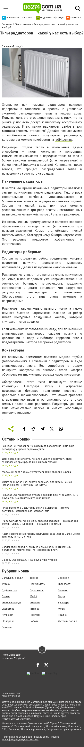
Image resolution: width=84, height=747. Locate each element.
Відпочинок (37, 590)
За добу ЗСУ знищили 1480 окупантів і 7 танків (29, 559)
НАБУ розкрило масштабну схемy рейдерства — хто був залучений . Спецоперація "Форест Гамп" (35, 509)
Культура (63, 602)
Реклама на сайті (11, 654)
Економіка (8, 608)
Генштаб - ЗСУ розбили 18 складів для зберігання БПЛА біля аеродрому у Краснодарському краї (38, 447)
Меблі (33, 596)
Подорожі (8, 621)
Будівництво (9, 590)
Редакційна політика (26, 739)
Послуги (35, 614)
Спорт (61, 596)
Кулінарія (7, 614)
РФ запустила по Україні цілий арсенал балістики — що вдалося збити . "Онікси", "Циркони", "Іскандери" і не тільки (40, 522)
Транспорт (64, 583)
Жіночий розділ (11, 602)
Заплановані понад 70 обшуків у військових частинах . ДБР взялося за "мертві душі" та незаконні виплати (37, 548)
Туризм (6, 583)
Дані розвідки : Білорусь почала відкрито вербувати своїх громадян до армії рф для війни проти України (37, 460)
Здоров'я (63, 577)
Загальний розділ (12, 577)
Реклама (7, 627)
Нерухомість (37, 583)
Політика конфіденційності (17, 736)
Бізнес (6, 596)
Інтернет (35, 602)
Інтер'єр (34, 608)
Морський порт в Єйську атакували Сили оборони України (36, 471)
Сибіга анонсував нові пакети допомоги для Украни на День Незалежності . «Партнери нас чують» (37, 483)
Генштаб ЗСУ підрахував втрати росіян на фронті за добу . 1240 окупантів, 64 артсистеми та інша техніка (40, 496)
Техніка (34, 577)
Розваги (63, 590)
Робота (34, 621)
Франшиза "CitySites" (13, 658)
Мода (61, 608)
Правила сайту (41, 736)
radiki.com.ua (63, 139)
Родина (62, 614)
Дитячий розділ (67, 621)
